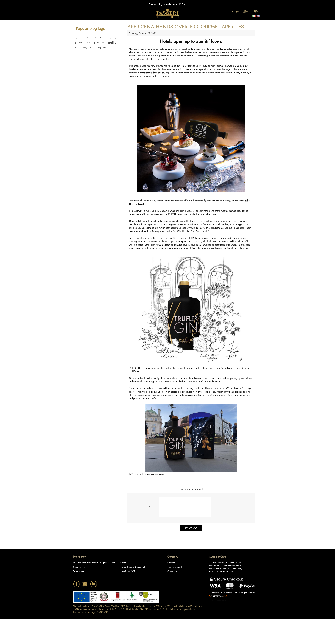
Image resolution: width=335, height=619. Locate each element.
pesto (96, 42)
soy (103, 42)
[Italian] (254, 15)
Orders (123, 562)
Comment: (153, 507)
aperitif (78, 37)
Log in (236, 11)
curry (109, 37)
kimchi (88, 42)
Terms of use (78, 571)
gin (116, 37)
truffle (112, 43)
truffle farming (81, 47)
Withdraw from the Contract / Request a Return (94, 562)
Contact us (172, 571)
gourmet (78, 42)
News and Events (175, 567)
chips (101, 37)
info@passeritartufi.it (232, 565)
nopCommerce (221, 600)
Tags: (131, 474)
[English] (258, 15)
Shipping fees (79, 567)
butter (86, 37)
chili (94, 37)
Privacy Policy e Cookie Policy (133, 567)
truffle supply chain (98, 47)
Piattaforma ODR (127, 571)
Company (172, 562)
